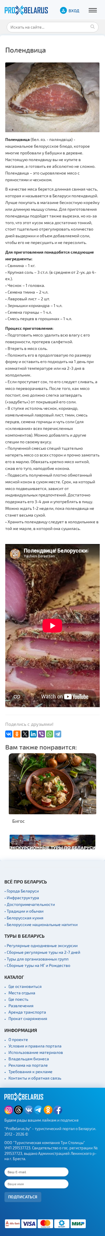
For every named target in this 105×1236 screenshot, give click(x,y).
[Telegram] (57, 734)
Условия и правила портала (35, 1045)
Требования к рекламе (30, 1071)
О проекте (18, 1039)
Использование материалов (35, 1052)
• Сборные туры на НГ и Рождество (37, 965)
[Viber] (41, 734)
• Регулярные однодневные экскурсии (41, 945)
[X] (25, 734)
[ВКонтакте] (8, 734)
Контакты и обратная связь (34, 1077)
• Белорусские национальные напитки (41, 924)
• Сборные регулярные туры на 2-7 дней (42, 952)
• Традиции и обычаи (23, 911)
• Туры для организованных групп (36, 958)
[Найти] (93, 26)
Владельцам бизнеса (28, 1058)
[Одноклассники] (16, 734)
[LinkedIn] (33, 734)
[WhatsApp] (49, 734)
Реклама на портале (28, 1065)
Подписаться (23, 1196)
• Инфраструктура (21, 897)
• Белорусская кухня (23, 917)
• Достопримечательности (29, 904)
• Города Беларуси (21, 890)
